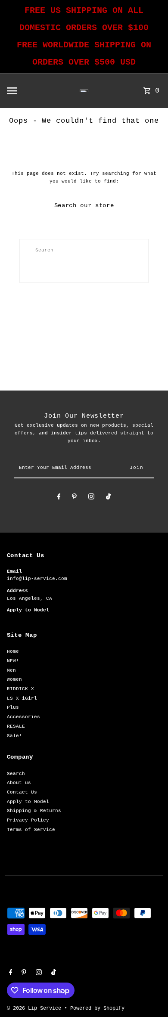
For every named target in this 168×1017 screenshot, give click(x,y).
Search (16, 773)
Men (11, 670)
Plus (13, 707)
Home (13, 651)
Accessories (23, 716)
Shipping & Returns (34, 810)
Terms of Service (31, 829)
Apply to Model (28, 801)
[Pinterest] (74, 497)
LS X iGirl (22, 698)
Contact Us (22, 792)
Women (14, 679)
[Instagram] (91, 497)
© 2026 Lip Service (35, 1008)
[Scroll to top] (149, 994)
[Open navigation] (26, 91)
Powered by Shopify (97, 1008)
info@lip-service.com (37, 578)
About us (19, 782)
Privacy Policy (28, 820)
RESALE (16, 726)
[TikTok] (108, 497)
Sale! (14, 735)
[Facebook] (59, 497)
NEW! (13, 661)
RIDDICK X (20, 688)
